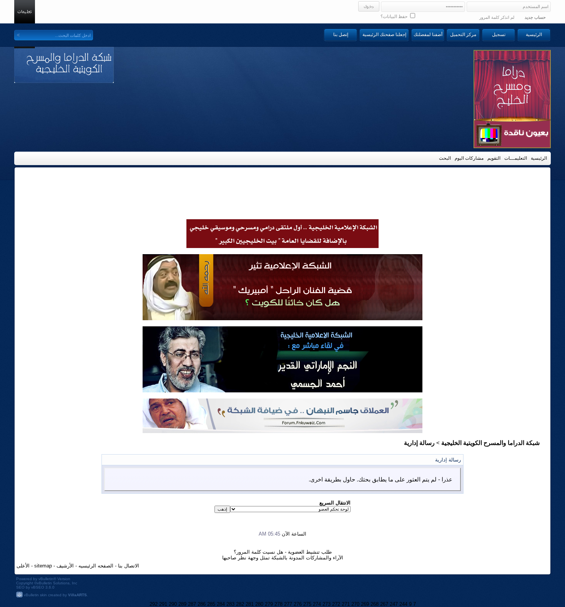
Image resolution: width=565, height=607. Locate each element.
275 (307, 604)
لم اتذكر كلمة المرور (496, 17)
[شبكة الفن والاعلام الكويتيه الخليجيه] (282, 318)
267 (384, 604)
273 (326, 604)
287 (192, 604)
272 (336, 604)
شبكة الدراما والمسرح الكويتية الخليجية (490, 443)
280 (259, 604)
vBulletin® (47, 579)
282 (240, 604)
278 (278, 604)
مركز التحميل (463, 34)
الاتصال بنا (128, 566)
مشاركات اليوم (469, 158)
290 (173, 604)
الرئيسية (534, 34)
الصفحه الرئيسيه (95, 566)
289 (182, 604)
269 (365, 604)
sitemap (43, 566)
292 (154, 604)
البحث (445, 158)
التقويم (493, 158)
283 (230, 604)
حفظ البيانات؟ (395, 16)
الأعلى (23, 566)
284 (221, 604)
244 (403, 604)
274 (317, 604)
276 (298, 604)
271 (346, 604)
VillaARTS (77, 595)
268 (375, 604)
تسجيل (498, 34)
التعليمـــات (515, 158)
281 (250, 604)
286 (202, 604)
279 (269, 604)
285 (211, 604)
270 (355, 604)
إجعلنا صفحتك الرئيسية (384, 34)
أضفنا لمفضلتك (428, 34)
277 (288, 604)
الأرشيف (65, 566)
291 (163, 604)
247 (394, 604)
